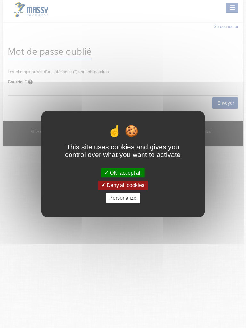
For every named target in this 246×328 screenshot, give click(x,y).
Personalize (122, 198)
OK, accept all (125, 173)
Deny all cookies (124, 185)
